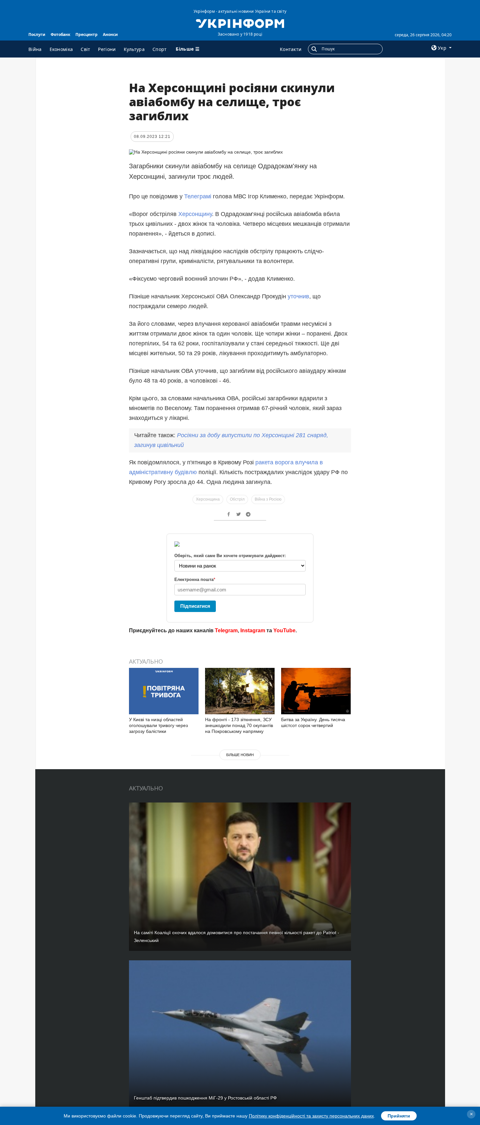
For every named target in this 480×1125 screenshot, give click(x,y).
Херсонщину (195, 214)
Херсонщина (208, 499)
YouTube (284, 630)
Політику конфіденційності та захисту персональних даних (311, 1115)
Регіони (107, 49)
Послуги (36, 34)
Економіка (61, 49)
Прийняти (399, 1115)
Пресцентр (86, 34)
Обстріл (237, 499)
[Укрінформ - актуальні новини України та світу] (240, 22)
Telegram (226, 630)
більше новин (240, 755)
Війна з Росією (268, 499)
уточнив (298, 296)
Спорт (159, 49)
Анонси (110, 34)
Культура (134, 49)
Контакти (290, 49)
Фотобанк (60, 34)
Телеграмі (197, 196)
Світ (85, 49)
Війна (35, 49)
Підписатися (195, 606)
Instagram (252, 630)
